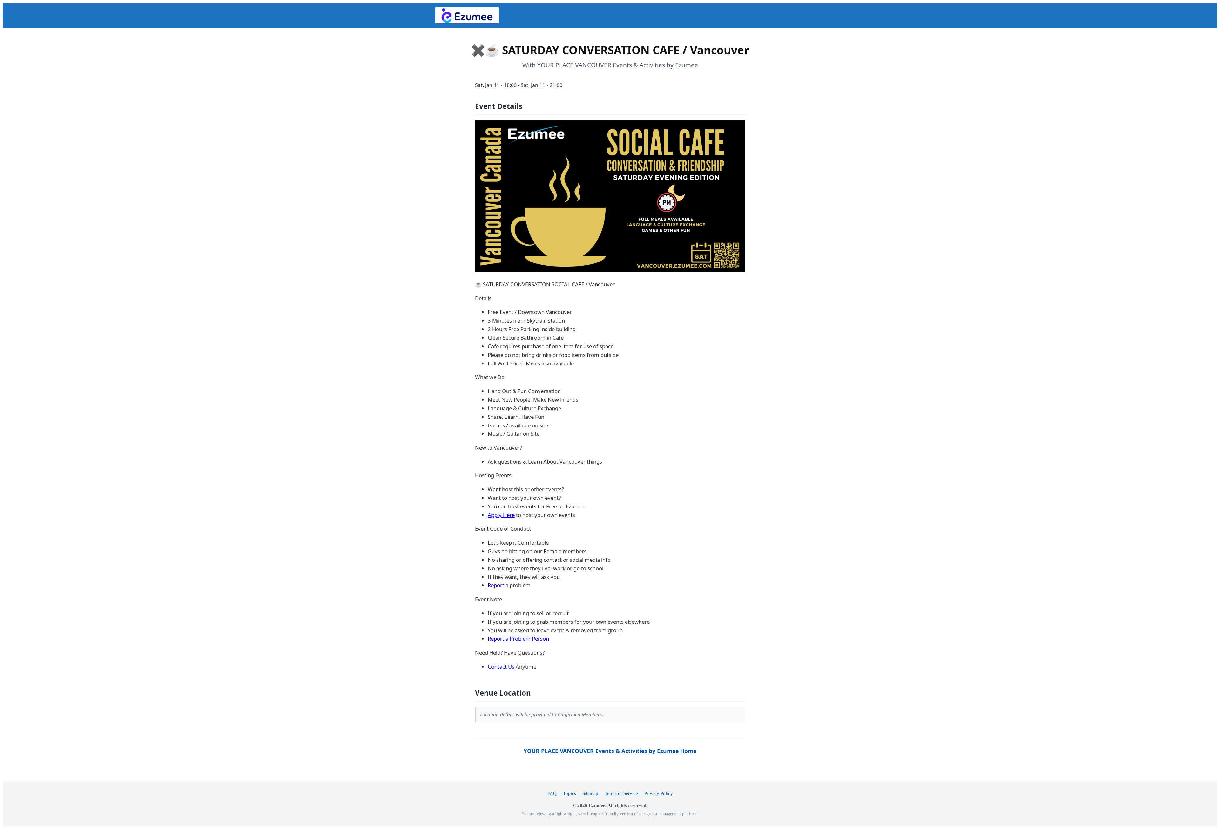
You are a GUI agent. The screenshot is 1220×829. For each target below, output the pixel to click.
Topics (569, 793)
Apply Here (501, 515)
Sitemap (590, 793)
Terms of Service (621, 793)
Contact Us (501, 666)
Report (496, 585)
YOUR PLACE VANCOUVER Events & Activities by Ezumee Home (610, 751)
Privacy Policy (658, 793)
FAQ (552, 793)
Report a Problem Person (518, 638)
